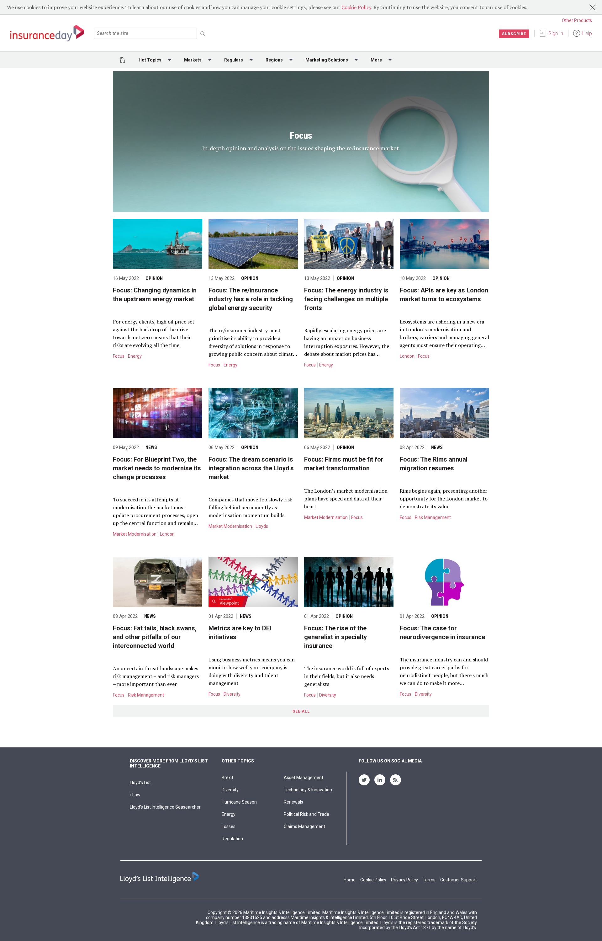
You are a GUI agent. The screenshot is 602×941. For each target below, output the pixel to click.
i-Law (135, 794)
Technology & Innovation (308, 789)
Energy (135, 356)
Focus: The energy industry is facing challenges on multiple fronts (346, 299)
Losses (228, 826)
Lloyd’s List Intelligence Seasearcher (165, 807)
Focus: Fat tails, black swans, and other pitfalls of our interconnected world (155, 637)
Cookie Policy (356, 7)
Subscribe (514, 34)
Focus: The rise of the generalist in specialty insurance (335, 637)
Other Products (577, 20)
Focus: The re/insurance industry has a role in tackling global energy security (251, 299)
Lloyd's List (140, 782)
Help (587, 33)
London (407, 356)
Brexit (227, 777)
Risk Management (433, 517)
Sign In (555, 33)
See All (301, 711)
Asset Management (303, 777)
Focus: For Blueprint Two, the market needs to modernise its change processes (157, 468)
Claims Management (304, 826)
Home (350, 879)
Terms (429, 879)
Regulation (232, 838)
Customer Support (458, 879)
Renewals (293, 802)
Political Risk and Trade (306, 814)
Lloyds (262, 526)
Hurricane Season (239, 802)
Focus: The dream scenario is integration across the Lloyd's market (251, 468)
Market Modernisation (134, 534)
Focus (118, 356)
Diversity (232, 694)
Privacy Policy (404, 879)
